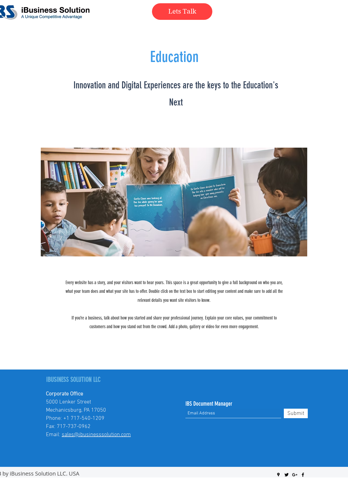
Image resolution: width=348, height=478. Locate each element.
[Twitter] (286, 474)
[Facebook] (303, 474)
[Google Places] (278, 474)
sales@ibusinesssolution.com (96, 435)
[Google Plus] (294, 474)
